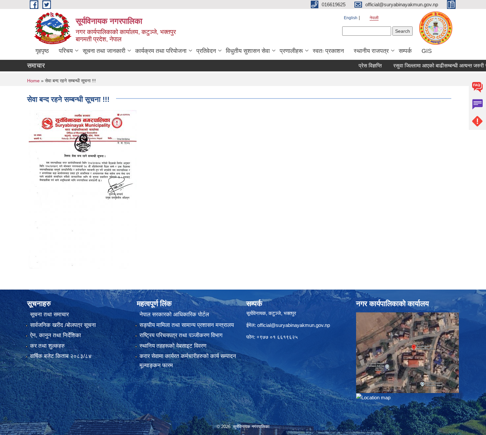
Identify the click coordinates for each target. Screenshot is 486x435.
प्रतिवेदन (206, 51)
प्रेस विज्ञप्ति (359, 65)
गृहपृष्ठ (42, 51)
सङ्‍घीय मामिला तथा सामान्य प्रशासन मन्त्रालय (187, 325)
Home (33, 80)
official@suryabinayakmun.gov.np (293, 325)
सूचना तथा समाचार (49, 314)
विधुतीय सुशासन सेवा (248, 51)
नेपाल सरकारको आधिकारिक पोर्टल (174, 314)
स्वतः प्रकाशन (328, 51)
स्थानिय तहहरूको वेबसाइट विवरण (173, 346)
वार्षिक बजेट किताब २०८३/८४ (61, 356)
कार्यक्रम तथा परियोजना (160, 51)
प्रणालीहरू (291, 51)
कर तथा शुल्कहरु (47, 346)
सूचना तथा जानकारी (104, 51)
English (350, 18)
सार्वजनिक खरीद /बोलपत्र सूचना (63, 325)
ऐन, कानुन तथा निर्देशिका (55, 335)
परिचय (66, 51)
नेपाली (374, 18)
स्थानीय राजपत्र (371, 51)
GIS (427, 51)
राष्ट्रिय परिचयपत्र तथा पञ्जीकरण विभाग (181, 335)
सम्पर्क (405, 51)
